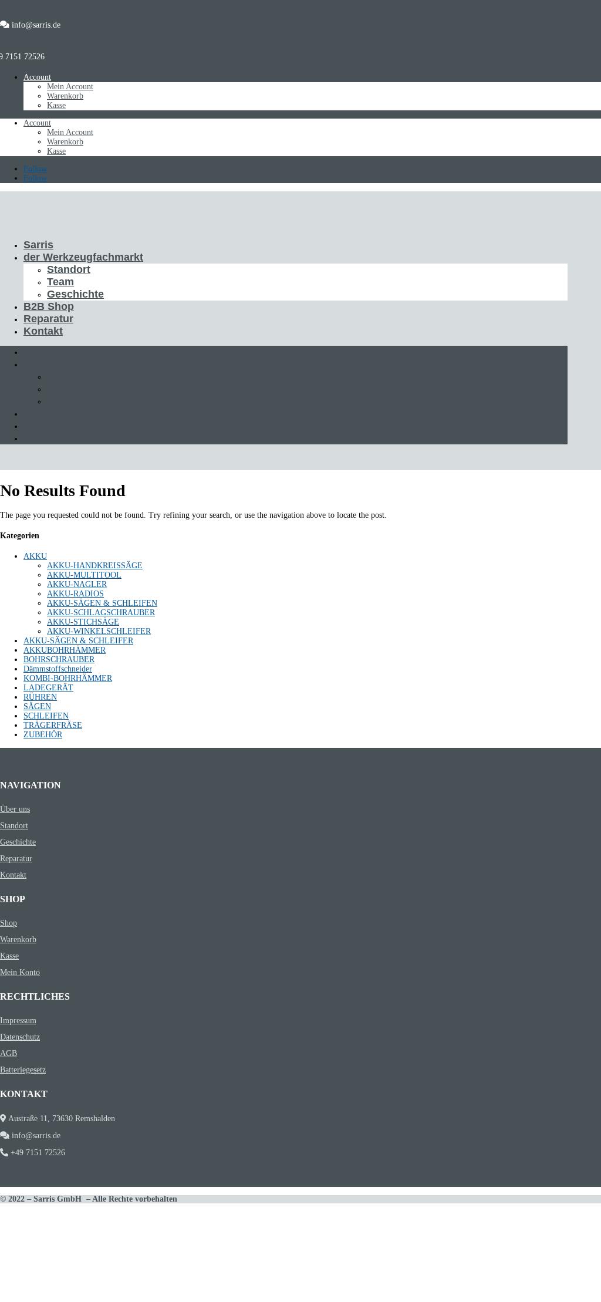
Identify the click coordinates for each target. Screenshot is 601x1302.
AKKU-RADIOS (75, 593)
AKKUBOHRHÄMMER (64, 650)
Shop (8, 923)
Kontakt (43, 331)
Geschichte (75, 294)
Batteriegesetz (23, 1069)
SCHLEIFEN (46, 715)
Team (60, 282)
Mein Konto (20, 972)
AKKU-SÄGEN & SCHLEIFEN (102, 603)
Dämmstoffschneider (57, 669)
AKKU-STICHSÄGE (83, 622)
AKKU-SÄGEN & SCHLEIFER (78, 640)
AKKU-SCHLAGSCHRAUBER (101, 612)
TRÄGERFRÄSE (52, 725)
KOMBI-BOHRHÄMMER (67, 678)
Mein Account (70, 86)
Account (37, 77)
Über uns (15, 809)
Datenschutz (20, 1037)
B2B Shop (48, 306)
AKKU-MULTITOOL (84, 575)
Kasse (56, 105)
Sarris (38, 245)
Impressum (18, 1020)
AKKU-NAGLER (77, 584)
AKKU (35, 556)
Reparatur (48, 319)
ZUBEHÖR (42, 734)
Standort (68, 269)
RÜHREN (40, 697)
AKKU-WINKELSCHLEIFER (99, 631)
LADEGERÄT (48, 687)
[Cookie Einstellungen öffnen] (88, 1297)
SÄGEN (37, 706)
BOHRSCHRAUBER (58, 659)
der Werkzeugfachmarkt (83, 257)
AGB (8, 1053)
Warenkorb (65, 96)
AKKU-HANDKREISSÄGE (95, 565)
